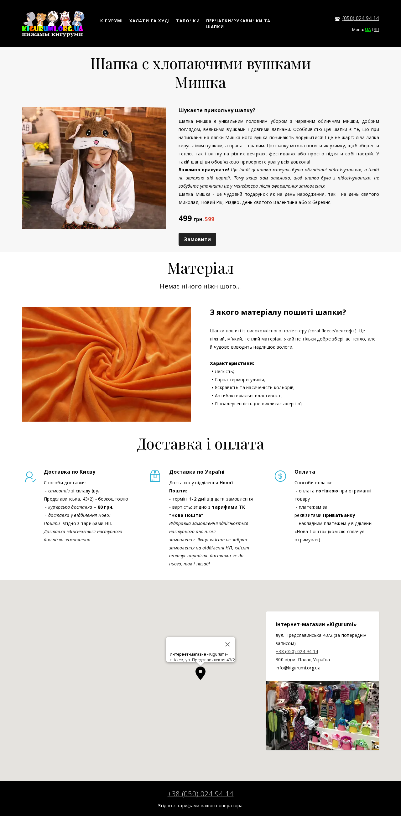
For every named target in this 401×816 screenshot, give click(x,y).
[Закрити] (227, 644)
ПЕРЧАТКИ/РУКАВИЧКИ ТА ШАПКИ (238, 24)
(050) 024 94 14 (360, 18)
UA (368, 29)
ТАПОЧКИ (188, 20)
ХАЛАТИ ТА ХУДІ (149, 20)
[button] (200, 673)
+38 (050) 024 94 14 (297, 651)
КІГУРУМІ (111, 20)
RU (376, 29)
